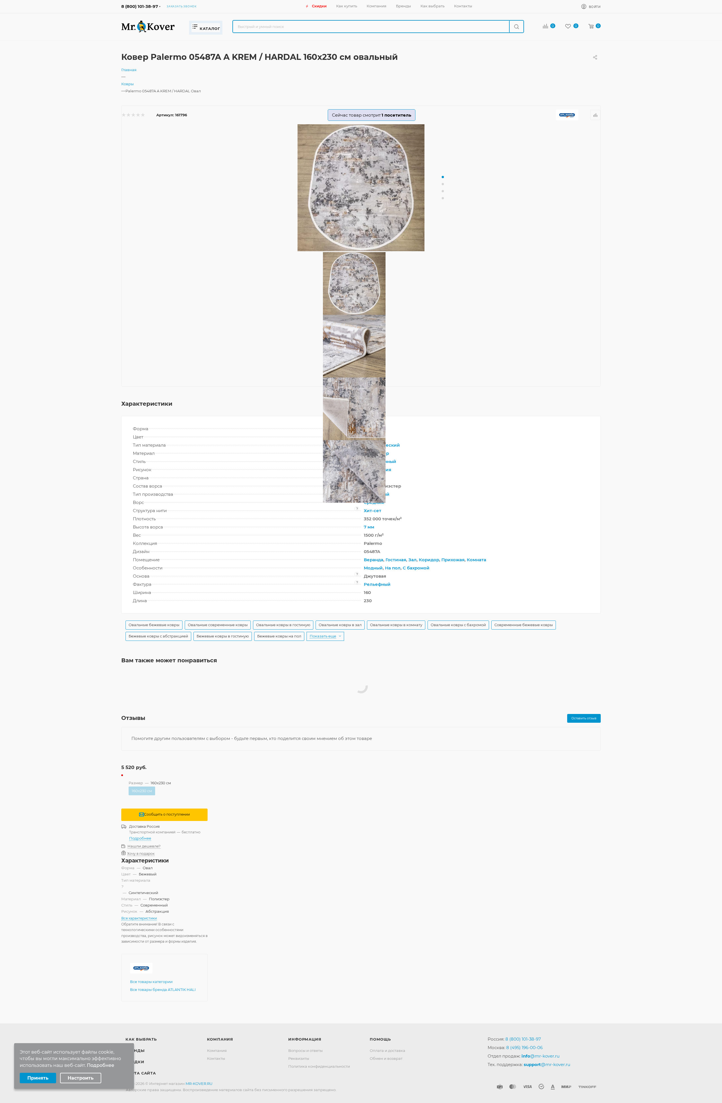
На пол (392, 568)
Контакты (216, 1058)
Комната (476, 559)
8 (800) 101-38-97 (139, 6)
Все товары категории (151, 981)
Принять (38, 1078)
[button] (443, 177)
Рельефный (377, 584)
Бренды (135, 1050)
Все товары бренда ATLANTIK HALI (163, 989)
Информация (304, 1039)
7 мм (369, 527)
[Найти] (516, 26)
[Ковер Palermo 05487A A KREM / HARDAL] (361, 187)
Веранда (373, 559)
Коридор (429, 559)
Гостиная (396, 559)
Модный (373, 568)
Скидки (135, 1062)
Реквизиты (298, 1058)
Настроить (81, 1078)
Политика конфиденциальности (319, 1066)
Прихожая (453, 559)
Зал (412, 559)
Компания (220, 1039)
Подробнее (140, 838)
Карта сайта (141, 1073)
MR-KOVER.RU (199, 1083)
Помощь (380, 1039)
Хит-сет (372, 510)
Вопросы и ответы (305, 1050)
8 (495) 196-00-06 (524, 1047)
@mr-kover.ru (540, 1056)
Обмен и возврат (386, 1058)
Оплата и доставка (387, 1050)
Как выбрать (141, 1039)
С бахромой (416, 568)
